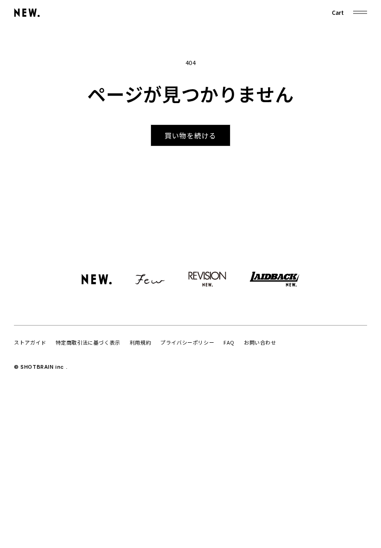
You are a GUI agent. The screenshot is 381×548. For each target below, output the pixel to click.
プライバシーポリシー (187, 342)
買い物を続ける (190, 135)
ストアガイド (30, 342)
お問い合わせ (260, 342)
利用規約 (140, 342)
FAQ (229, 342)
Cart (338, 12)
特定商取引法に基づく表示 (88, 342)
